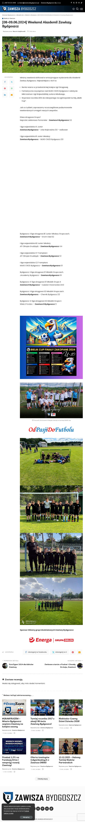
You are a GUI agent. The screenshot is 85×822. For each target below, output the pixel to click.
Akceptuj (26, 817)
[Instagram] (76, 3)
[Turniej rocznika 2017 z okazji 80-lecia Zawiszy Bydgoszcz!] (42, 707)
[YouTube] (79, 3)
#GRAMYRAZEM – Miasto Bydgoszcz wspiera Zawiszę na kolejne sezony (12, 722)
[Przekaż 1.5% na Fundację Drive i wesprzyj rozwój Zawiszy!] (14, 746)
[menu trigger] (81, 9)
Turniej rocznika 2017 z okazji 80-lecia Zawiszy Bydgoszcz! (42, 721)
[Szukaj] (77, 9)
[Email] (11, 95)
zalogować (15, 683)
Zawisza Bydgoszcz (18, 730)
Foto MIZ (43, 711)
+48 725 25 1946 (10, 3)
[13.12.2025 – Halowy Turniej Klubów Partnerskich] (71, 746)
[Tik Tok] (81, 3)
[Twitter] (74, 3)
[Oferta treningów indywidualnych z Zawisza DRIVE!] (42, 746)
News (7, 713)
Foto (35, 711)
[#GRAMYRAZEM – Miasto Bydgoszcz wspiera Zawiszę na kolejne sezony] (14, 707)
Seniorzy (15, 713)
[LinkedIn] (5, 95)
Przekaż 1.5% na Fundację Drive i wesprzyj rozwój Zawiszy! (10, 761)
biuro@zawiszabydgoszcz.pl (29, 3)
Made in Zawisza (9, 18)
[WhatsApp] (11, 88)
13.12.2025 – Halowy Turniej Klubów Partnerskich (69, 760)
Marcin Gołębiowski (19, 31)
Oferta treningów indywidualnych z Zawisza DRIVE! (40, 760)
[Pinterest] (5, 88)
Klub (6, 711)
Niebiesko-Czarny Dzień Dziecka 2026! (69, 720)
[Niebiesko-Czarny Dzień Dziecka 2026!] (71, 707)
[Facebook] (71, 3)
